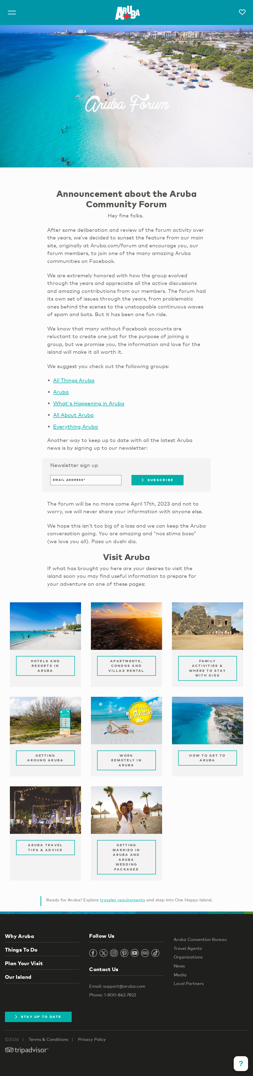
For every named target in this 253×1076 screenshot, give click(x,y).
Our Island (18, 977)
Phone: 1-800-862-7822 (112, 994)
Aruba (61, 392)
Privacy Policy (92, 1039)
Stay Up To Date (41, 1017)
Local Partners (189, 983)
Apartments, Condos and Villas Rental (126, 666)
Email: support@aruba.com (117, 986)
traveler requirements (122, 899)
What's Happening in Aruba (88, 403)
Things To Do (21, 949)
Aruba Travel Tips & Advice (45, 847)
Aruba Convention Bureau (200, 939)
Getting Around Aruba (45, 757)
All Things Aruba (73, 380)
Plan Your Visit (24, 963)
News (179, 965)
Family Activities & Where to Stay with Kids (207, 668)
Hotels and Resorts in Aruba (45, 666)
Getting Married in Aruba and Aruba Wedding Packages (126, 857)
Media (180, 974)
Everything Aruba (75, 426)
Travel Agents (188, 948)
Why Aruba (19, 936)
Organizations (188, 956)
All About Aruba (73, 415)
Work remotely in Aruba (126, 760)
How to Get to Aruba (207, 757)
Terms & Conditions (48, 1039)
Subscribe (160, 480)
